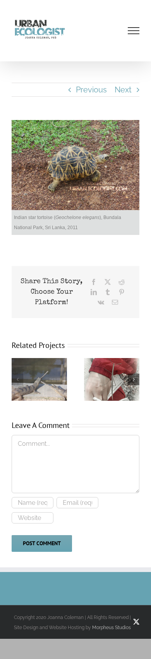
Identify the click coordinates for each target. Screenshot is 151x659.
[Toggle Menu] (133, 30)
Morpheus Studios (111, 627)
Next (123, 89)
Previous (91, 89)
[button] (17, 379)
